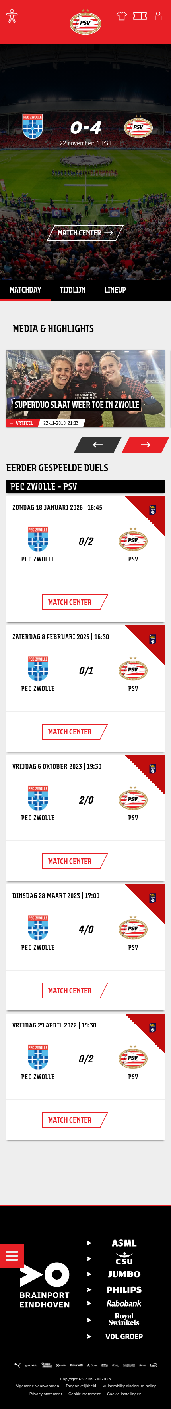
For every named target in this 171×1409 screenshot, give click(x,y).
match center (69, 602)
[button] (12, 1256)
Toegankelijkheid (81, 1386)
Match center (79, 232)
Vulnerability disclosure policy (129, 1386)
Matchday (25, 290)
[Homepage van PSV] (85, 22)
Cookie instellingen (124, 1394)
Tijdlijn (73, 290)
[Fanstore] (122, 16)
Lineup (115, 290)
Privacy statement (45, 1394)
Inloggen (158, 16)
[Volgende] (145, 445)
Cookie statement (84, 1394)
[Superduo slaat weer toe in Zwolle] (85, 389)
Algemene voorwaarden (37, 1386)
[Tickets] (140, 16)
